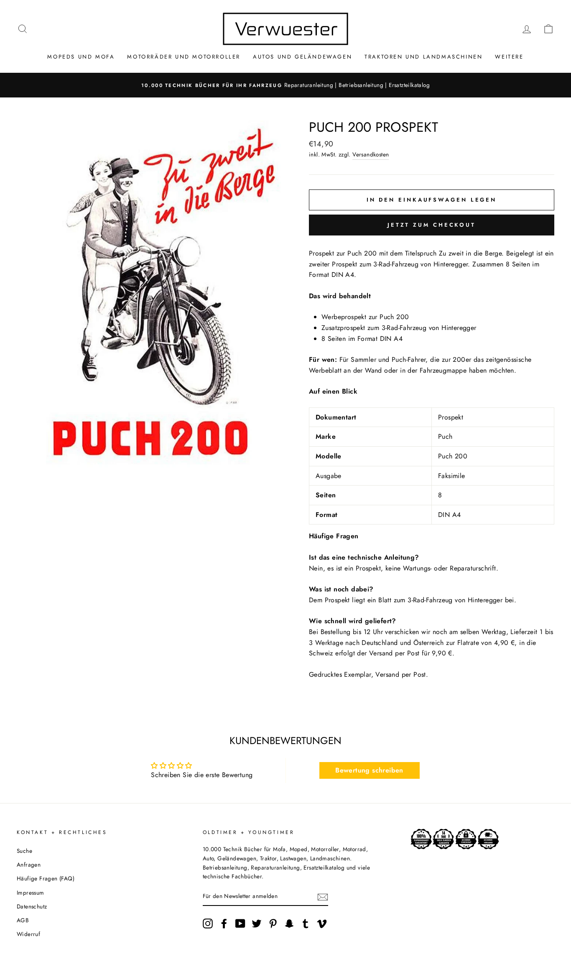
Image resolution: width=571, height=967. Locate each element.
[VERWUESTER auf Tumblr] (306, 923)
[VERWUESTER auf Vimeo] (322, 923)
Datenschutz (32, 906)
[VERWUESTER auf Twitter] (257, 923)
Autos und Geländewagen (302, 57)
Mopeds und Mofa (81, 57)
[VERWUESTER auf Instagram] (208, 923)
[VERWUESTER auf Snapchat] (289, 923)
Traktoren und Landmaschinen (423, 57)
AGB (23, 920)
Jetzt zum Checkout (431, 225)
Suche (24, 851)
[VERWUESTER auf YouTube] (240, 923)
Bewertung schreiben (369, 770)
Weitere (509, 57)
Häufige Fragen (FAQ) (45, 878)
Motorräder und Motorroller (183, 57)
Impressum (30, 892)
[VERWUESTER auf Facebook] (224, 923)
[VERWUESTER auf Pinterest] (273, 923)
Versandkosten (370, 154)
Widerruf (28, 934)
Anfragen (29, 864)
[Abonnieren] (322, 896)
